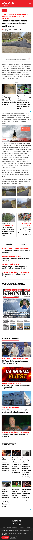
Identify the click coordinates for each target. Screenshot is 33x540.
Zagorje (4, 11)
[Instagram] (16, 524)
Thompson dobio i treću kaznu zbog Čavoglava (15, 274)
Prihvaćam (5, 537)
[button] (26, 3)
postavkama (4, 534)
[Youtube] (20, 524)
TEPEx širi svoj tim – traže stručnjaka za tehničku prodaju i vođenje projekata (14, 266)
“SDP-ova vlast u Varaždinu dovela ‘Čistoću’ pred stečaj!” (16, 250)
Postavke (13, 537)
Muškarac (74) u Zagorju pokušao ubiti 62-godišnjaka (15, 258)
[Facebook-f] (13, 524)
